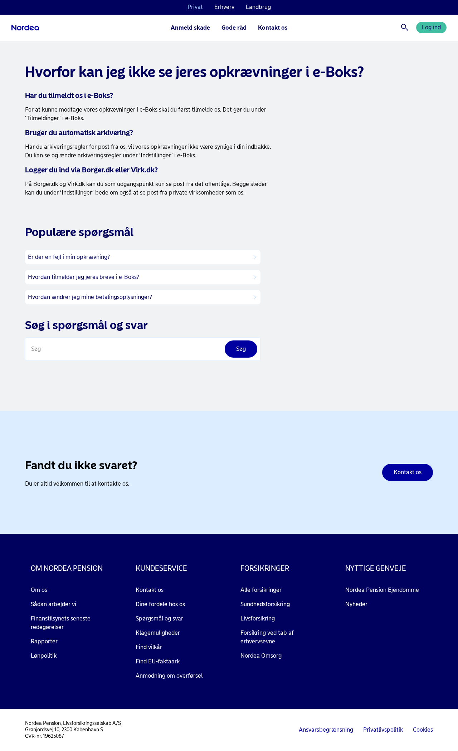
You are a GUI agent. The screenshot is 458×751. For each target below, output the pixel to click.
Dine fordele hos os (160, 604)
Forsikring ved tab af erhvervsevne (267, 637)
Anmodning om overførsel (169, 675)
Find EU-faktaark (158, 661)
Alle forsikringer (261, 589)
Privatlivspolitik (383, 729)
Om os (39, 589)
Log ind (431, 27)
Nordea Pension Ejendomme (382, 589)
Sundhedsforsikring (265, 604)
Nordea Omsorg (261, 655)
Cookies (423, 729)
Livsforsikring (257, 618)
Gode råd (234, 27)
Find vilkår (149, 647)
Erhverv (224, 7)
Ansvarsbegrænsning (326, 729)
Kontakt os (273, 27)
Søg (36, 348)
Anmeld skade (190, 27)
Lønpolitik (44, 655)
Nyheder (356, 604)
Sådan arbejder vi (53, 604)
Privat (195, 7)
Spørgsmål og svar (159, 618)
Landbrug (258, 7)
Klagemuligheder (158, 632)
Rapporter (44, 641)
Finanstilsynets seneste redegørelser (61, 622)
